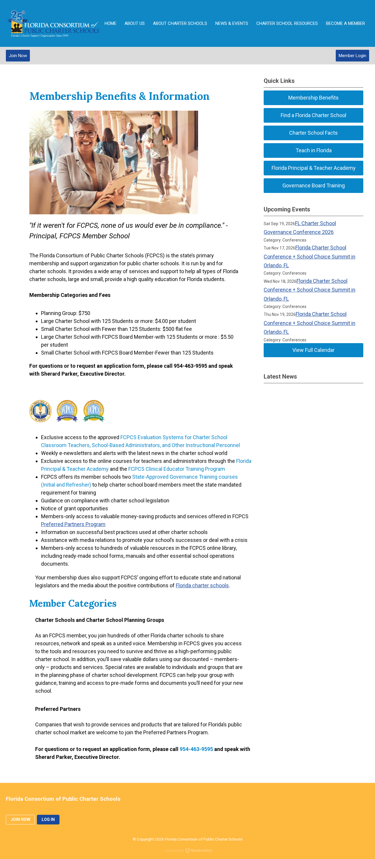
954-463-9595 (196, 749)
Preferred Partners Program (73, 524)
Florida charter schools (202, 585)
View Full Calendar (313, 350)
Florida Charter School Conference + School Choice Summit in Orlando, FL (309, 256)
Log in (48, 819)
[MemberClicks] (53, 23)
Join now (20, 819)
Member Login (352, 55)
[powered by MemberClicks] (187, 851)
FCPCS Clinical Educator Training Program (176, 469)
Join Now (18, 55)
